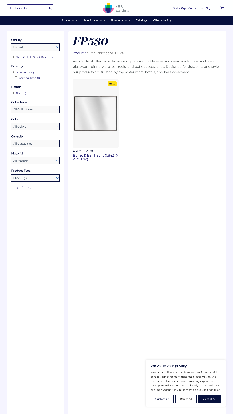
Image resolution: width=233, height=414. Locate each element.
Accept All (209, 399)
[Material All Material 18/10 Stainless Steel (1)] (35, 160)
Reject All (186, 399)
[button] (75, 20)
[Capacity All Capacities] (35, 143)
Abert (20, 93)
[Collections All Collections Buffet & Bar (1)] (35, 109)
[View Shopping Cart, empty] (222, 8)
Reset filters (21, 188)
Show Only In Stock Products (35, 57)
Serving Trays (29, 78)
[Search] (50, 8)
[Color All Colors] (35, 126)
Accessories (24, 72)
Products (79, 53)
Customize (162, 399)
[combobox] (30, 8)
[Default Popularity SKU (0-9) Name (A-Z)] (35, 47)
